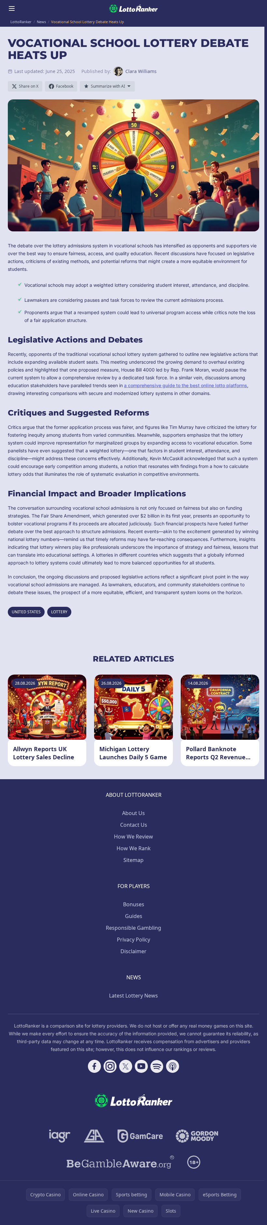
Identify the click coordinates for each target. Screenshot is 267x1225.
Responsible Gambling (133, 927)
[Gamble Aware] (120, 1162)
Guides (133, 916)
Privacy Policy (133, 939)
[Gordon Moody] (197, 1136)
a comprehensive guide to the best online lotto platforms (185, 385)
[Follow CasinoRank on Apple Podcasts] (172, 1066)
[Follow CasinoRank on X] (125, 1066)
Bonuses (133, 904)
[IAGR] (60, 1136)
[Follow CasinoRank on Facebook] (94, 1066)
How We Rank (134, 848)
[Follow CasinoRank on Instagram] (110, 1066)
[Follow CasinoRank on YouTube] (141, 1066)
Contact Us (133, 824)
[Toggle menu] (11, 8)
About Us (133, 813)
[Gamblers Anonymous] (94, 1136)
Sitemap (133, 860)
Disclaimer (133, 951)
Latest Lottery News (133, 995)
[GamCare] (140, 1136)
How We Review (133, 836)
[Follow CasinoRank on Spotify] (156, 1066)
